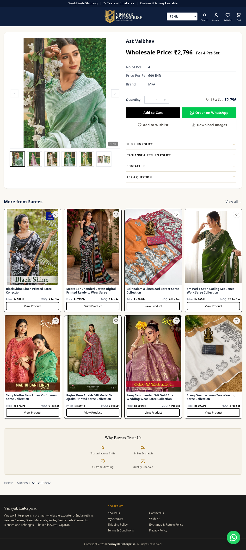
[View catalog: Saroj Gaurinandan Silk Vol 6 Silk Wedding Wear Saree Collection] (153, 367)
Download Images (212, 125)
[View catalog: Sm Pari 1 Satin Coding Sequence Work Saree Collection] (213, 260)
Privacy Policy (158, 530)
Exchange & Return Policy (166, 525)
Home (8, 482)
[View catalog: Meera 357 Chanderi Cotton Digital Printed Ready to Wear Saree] (92, 260)
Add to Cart (153, 112)
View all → (234, 201)
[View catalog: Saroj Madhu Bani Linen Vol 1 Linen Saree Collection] (32, 367)
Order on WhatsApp (211, 112)
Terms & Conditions (121, 530)
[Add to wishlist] (55, 214)
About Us (114, 513)
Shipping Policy (118, 525)
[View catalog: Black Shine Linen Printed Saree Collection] (32, 260)
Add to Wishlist (155, 125)
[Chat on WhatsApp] (233, 537)
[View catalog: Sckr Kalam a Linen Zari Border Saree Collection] (153, 260)
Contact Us (156, 513)
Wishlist (154, 519)
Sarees (22, 482)
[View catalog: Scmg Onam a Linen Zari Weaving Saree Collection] (213, 367)
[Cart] (238, 15)
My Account (115, 519)
